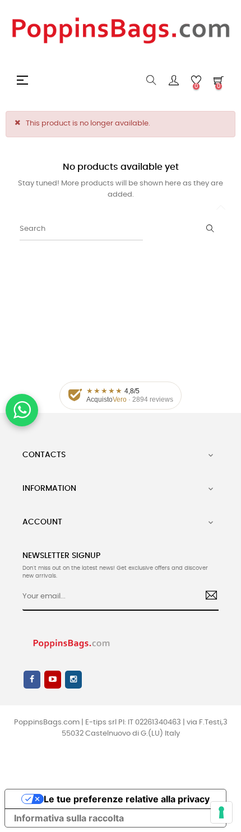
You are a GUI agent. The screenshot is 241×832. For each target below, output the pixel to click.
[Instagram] (73, 680)
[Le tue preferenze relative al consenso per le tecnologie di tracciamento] (221, 812)
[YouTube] (52, 680)
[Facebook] (32, 680)
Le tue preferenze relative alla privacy (127, 799)
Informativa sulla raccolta (69, 818)
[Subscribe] (207, 597)
